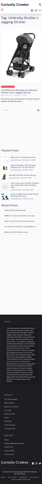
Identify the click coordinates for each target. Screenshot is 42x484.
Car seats (7, 410)
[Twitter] (40, 463)
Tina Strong (7, 95)
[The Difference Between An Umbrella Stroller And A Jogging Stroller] (21, 55)
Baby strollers (8, 86)
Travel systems (9, 425)
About (6, 440)
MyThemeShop (19, 474)
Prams (6, 418)
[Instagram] (36, 463)
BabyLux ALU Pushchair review (23, 157)
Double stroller (9, 414)
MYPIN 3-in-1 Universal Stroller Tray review (20, 216)
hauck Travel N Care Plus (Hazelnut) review (20, 221)
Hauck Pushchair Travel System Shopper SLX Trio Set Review (23, 166)
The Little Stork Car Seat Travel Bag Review (20, 226)
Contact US (8, 447)
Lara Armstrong (16, 160)
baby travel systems (11, 407)
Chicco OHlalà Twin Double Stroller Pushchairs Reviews (25, 195)
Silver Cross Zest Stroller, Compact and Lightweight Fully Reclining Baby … (25, 185)
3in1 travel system (10, 399)
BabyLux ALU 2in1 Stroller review (16, 232)
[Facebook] (33, 463)
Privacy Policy (9, 451)
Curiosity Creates (15, 4)
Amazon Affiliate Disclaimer (14, 443)
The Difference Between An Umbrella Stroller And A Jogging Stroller (19, 91)
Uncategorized (9, 429)
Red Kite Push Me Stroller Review (22, 175)
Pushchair (8, 421)
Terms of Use (9, 454)
